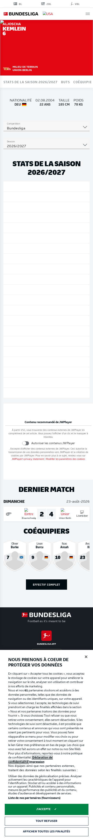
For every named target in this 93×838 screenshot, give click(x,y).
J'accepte (43, 809)
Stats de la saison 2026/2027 (30, 81)
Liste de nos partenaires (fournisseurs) (34, 798)
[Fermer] (86, 656)
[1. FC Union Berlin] (7, 68)
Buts (65, 81)
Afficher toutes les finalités (46, 831)
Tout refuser (47, 821)
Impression (36, 762)
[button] (87, 14)
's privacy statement (28, 459)
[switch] (25, 443)
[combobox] (46, 128)
